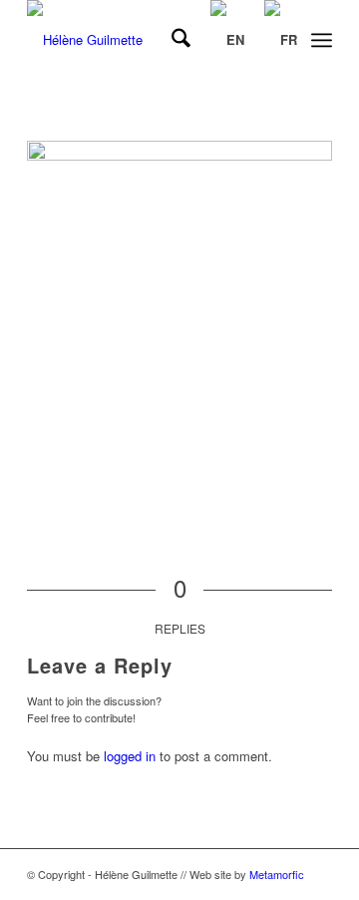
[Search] (171, 40)
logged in (130, 755)
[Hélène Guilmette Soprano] (149, 40)
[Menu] (321, 40)
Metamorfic (276, 874)
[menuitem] (171, 40)
